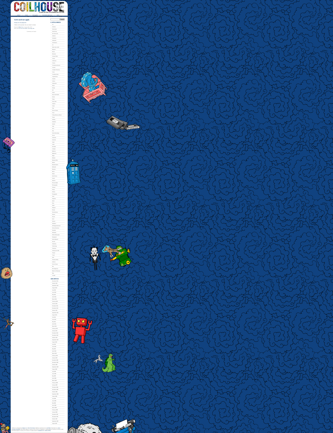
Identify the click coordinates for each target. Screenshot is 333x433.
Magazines (54, 153)
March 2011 (54, 326)
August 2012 (54, 287)
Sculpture (54, 223)
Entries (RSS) (48, 430)
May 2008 (54, 403)
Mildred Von (20, 27)
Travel (53, 255)
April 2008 (54, 405)
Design (53, 87)
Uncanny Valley (55, 259)
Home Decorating (55, 133)
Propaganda (54, 194)
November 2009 (55, 362)
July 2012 (54, 290)
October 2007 (54, 418)
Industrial (54, 137)
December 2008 (55, 387)
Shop (58, 15)
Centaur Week (55, 56)
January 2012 (54, 303)
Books (53, 51)
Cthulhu (53, 78)
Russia (53, 216)
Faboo (53, 99)
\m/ (52, 24)
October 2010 (54, 337)
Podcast (53, 187)
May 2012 (54, 294)
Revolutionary (55, 212)
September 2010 (55, 339)
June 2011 (54, 319)
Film (53, 108)
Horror (53, 135)
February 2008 (55, 409)
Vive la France (55, 264)
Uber (53, 257)
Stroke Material (55, 239)
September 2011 (55, 312)
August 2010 (54, 342)
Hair (53, 130)
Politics (53, 191)
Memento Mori (55, 160)
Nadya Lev (24, 427)
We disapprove (55, 268)
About (18, 15)
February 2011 (55, 328)
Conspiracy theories (56, 65)
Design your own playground (20, 22)
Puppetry (54, 198)
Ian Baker (49, 427)
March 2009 (54, 380)
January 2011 (54, 330)
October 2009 (54, 364)
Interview (54, 139)
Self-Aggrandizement (56, 225)
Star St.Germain (31, 427)
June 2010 (54, 346)
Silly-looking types (56, 234)
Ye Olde (53, 275)
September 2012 (55, 285)
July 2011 (54, 317)
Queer (53, 200)
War (33, 28)
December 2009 (55, 360)
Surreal (53, 241)
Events (53, 96)
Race (53, 203)
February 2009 (55, 382)
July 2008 (54, 398)
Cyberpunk (54, 83)
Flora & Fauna (55, 110)
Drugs (53, 92)
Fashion (53, 103)
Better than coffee (55, 47)
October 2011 (54, 310)
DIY (53, 90)
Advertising (54, 31)
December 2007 (55, 414)
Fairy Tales (54, 101)
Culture (53, 81)
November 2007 (55, 416)
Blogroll (54, 49)
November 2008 (55, 389)
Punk (53, 196)
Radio (53, 205)
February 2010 (55, 355)
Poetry (53, 189)
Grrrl (53, 128)
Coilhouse (54, 60)
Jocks (53, 144)
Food (53, 112)
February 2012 (55, 301)
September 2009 (55, 366)
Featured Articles (47, 15)
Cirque (53, 58)
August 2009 (54, 369)
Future (53, 117)
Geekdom (54, 121)
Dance (53, 85)
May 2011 (54, 321)
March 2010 (54, 353)
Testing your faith (55, 250)
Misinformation (55, 164)
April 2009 (54, 378)
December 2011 (55, 305)
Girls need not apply (21, 20)
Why (53, 273)
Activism (54, 26)
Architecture (54, 42)
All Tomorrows (55, 33)
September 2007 (55, 421)
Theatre (53, 252)
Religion (54, 207)
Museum (54, 169)
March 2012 (54, 299)
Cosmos (53, 67)
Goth (53, 126)
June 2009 (54, 373)
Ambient (54, 35)
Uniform (53, 261)
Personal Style (55, 182)
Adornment (54, 29)
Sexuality (54, 230)
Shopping (54, 232)
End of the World (23, 28)
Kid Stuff (54, 146)
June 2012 (54, 292)
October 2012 (54, 283)
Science (53, 221)
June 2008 (54, 400)
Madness (54, 151)
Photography (54, 185)
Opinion (53, 180)
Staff (26, 15)
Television (54, 248)
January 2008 (54, 412)
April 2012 (54, 296)
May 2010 (54, 348)
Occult (53, 178)
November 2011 (55, 308)
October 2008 (54, 391)
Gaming (53, 119)
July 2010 (54, 344)
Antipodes (54, 40)
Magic (53, 155)
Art (19, 28)
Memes (53, 162)
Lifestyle (54, 148)
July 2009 (54, 371)
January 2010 (54, 357)
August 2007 (54, 423)
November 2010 (55, 335)
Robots (53, 214)
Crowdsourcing (55, 74)
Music (53, 171)
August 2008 (54, 396)
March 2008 (54, 407)
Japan (53, 142)
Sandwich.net (41, 430)
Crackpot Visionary (56, 69)
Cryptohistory (55, 76)
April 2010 (54, 351)
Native (53, 173)
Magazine (35, 15)
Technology (30, 28)
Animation (54, 38)
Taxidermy (54, 243)
